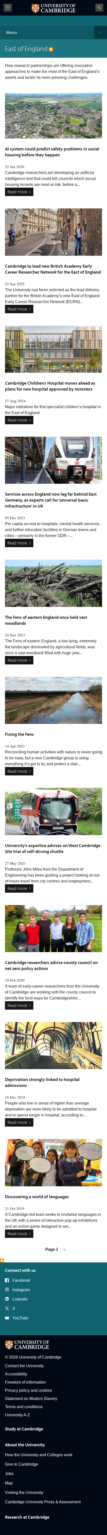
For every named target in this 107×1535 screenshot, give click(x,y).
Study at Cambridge (24, 1429)
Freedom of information (25, 1382)
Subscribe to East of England (2, 1260)
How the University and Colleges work (38, 1455)
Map (9, 1483)
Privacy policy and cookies (28, 1390)
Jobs (9, 1474)
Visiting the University (24, 1492)
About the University (25, 1445)
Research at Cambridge (27, 1517)
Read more (17, 192)
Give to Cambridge (21, 1464)
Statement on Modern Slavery (31, 1398)
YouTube (20, 1318)
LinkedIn (20, 1299)
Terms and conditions (24, 1407)
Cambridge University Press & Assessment (43, 1502)
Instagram (21, 1290)
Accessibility (16, 1374)
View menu (8, 8)
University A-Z (17, 1415)
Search (99, 8)
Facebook (21, 1280)
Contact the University (24, 1366)
